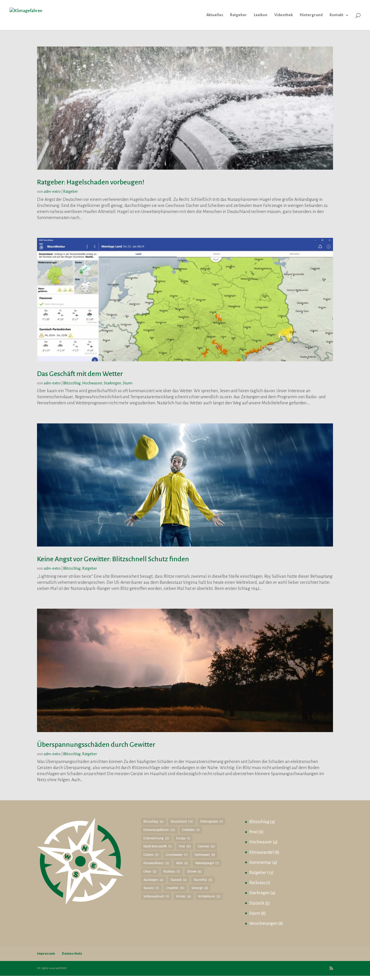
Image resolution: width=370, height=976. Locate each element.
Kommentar (260, 862)
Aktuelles (214, 15)
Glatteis (151, 854)
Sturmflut (203, 879)
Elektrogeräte (211, 821)
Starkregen (112, 383)
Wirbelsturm (209, 896)
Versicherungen (263, 923)
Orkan (149, 871)
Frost (185, 846)
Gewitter (206, 846)
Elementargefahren (159, 829)
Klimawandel (261, 852)
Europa (183, 838)
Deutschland (182, 821)
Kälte (182, 863)
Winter (183, 896)
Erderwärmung (156, 838)
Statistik (179, 879)
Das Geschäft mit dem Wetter (80, 373)
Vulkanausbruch (156, 896)
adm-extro (52, 192)
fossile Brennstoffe (157, 846)
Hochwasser (92, 383)
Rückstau (171, 871)
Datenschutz (72, 953)
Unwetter (175, 888)
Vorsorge (199, 888)
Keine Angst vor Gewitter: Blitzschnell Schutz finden (113, 559)
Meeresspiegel (207, 863)
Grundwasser (177, 854)
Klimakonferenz (156, 863)
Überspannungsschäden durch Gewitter (96, 744)
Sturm (127, 383)
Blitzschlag (72, 383)
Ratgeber (238, 15)
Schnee (194, 871)
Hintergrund (311, 15)
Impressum (46, 953)
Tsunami (151, 888)
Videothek (283, 15)
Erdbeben (191, 829)
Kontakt (336, 15)
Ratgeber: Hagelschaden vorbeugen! (90, 182)
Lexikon (260, 15)
